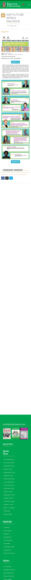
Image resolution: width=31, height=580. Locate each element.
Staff (11, 504)
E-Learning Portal (9, 459)
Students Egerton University (8, 172)
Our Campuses (8, 540)
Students (6, 504)
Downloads (7, 511)
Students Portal (8, 475)
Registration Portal (9, 472)
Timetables (7, 543)
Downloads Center (9, 547)
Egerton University (8, 170)
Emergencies (7, 550)
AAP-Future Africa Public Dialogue (18, 174)
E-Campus (11, 508)
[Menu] (23, 5)
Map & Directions (9, 573)
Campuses (7, 527)
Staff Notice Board (9, 479)
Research (25, 170)
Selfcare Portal (8, 469)
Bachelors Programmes (7, 535)
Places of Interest (9, 576)
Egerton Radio (8, 514)
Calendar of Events (9, 569)
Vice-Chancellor (18, 170)
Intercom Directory (9, 553)
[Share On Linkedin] (11, 178)
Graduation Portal (9, 466)
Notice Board (7, 530)
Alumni (5, 508)
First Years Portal (9, 462)
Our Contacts (7, 566)
